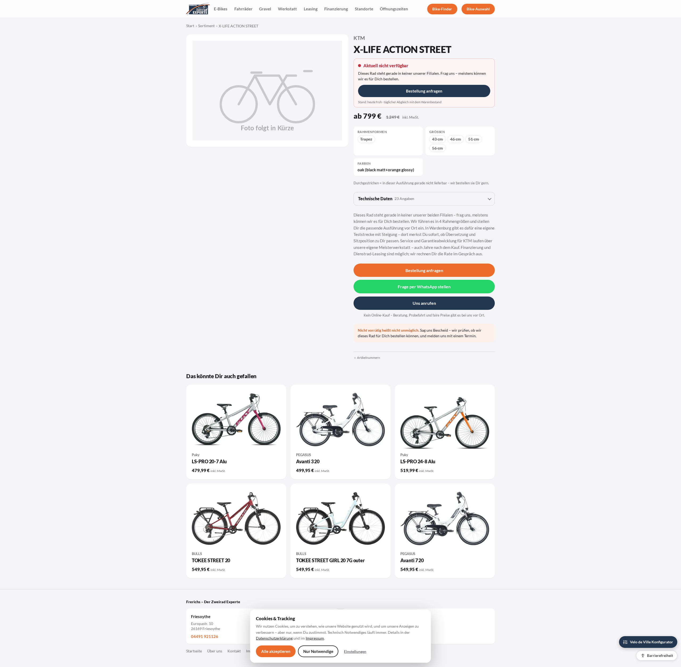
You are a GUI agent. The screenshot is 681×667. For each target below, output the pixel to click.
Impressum (315, 638)
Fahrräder (243, 8)
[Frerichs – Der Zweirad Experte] (198, 9)
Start (190, 26)
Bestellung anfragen (424, 91)
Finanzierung (336, 8)
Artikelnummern (368, 358)
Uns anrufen (424, 303)
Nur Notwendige (318, 651)
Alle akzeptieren (275, 651)
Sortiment (206, 26)
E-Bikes (220, 8)
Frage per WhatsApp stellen (424, 286)
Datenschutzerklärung (274, 638)
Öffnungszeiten (394, 8)
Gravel (265, 8)
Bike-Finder (442, 9)
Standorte (364, 8)
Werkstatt (287, 8)
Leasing (311, 8)
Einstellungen (355, 651)
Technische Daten (386, 198)
